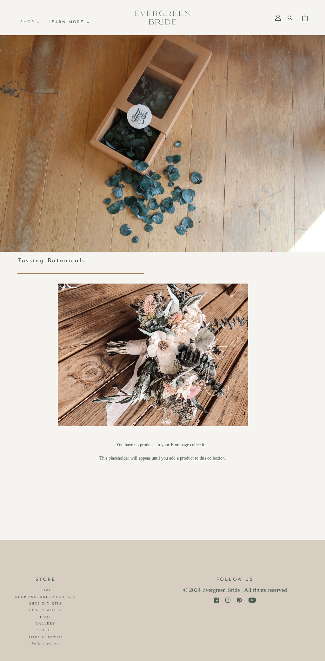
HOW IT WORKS (45, 610)
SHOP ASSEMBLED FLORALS (45, 597)
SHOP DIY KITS (45, 603)
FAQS (45, 616)
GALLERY (46, 623)
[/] (162, 17)
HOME (45, 590)
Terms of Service (46, 636)
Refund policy (45, 643)
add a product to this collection (197, 458)
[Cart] (305, 15)
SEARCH (45, 630)
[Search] (292, 18)
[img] (216, 600)
